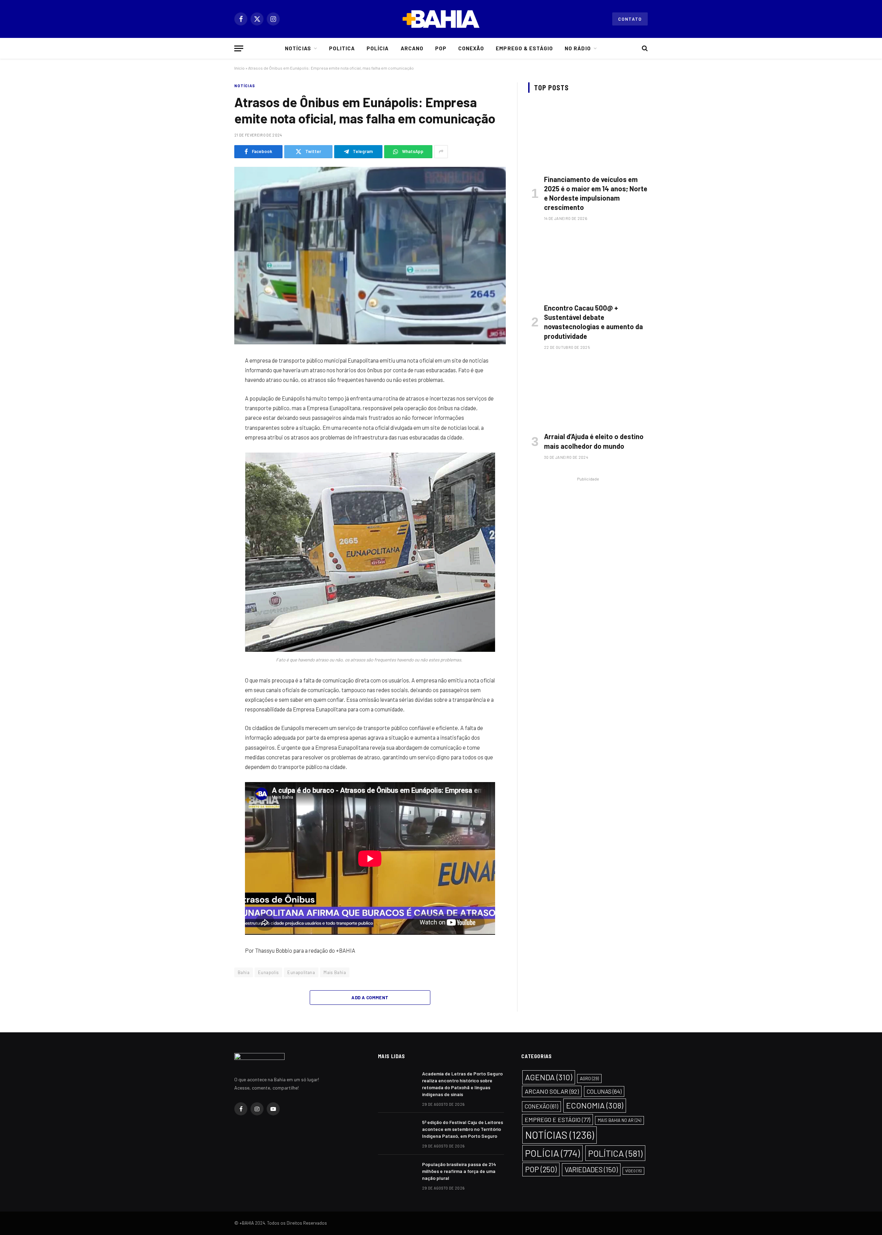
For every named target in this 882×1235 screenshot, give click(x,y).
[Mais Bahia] (441, 19)
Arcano (412, 48)
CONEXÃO (541, 1106)
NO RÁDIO (578, 48)
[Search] (644, 48)
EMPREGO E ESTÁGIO (557, 1119)
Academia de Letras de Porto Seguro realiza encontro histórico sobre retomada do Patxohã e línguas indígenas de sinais (462, 1084)
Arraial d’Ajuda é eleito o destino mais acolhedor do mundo (594, 441)
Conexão (471, 48)
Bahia (243, 972)
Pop (441, 48)
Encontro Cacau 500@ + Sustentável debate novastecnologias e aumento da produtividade (593, 322)
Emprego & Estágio (524, 48)
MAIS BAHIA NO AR (619, 1120)
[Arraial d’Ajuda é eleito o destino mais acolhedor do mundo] (588, 392)
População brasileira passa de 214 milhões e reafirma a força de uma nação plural (459, 1171)
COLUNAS (604, 1091)
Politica (342, 48)
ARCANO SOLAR (552, 1091)
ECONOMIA (594, 1105)
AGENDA (548, 1077)
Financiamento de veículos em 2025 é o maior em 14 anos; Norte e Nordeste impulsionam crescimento (595, 193)
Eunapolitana (301, 972)
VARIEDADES (591, 1169)
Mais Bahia (335, 972)
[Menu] (238, 48)
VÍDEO (633, 1170)
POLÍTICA (615, 1153)
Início (239, 67)
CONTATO (630, 19)
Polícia (378, 48)
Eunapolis (268, 972)
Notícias (298, 48)
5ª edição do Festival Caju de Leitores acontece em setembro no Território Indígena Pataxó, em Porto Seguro (462, 1129)
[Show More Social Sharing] (441, 151)
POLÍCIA (552, 1152)
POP (541, 1169)
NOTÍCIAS (244, 85)
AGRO (589, 1078)
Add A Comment (369, 997)
